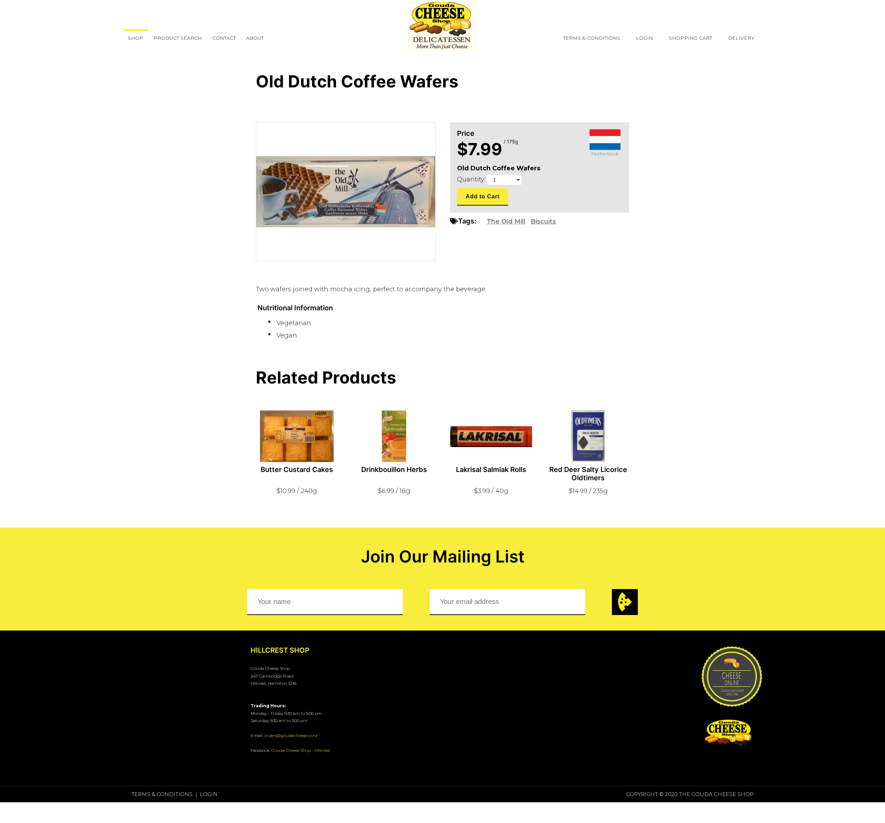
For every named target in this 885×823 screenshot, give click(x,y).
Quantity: (472, 179)
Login (644, 38)
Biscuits (543, 221)
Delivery (741, 38)
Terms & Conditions (591, 38)
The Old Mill (506, 221)
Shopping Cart (690, 38)
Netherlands (605, 154)
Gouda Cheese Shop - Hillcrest (300, 750)
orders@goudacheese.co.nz (291, 735)
